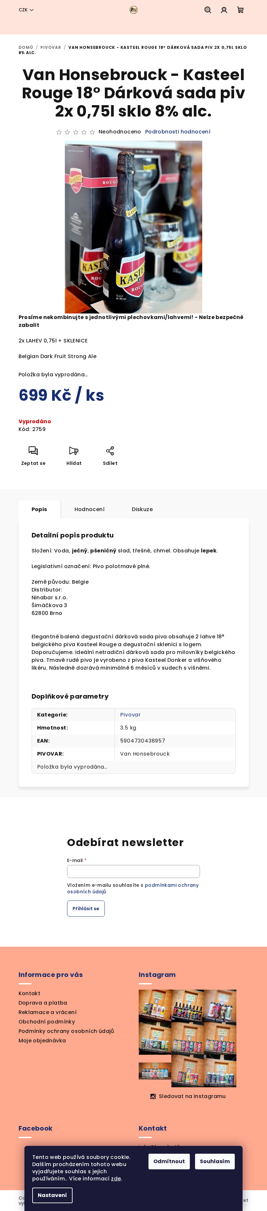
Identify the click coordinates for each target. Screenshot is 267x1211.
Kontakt (30, 993)
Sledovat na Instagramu (192, 1096)
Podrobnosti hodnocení (177, 131)
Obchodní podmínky (47, 1021)
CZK (23, 10)
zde (116, 1178)
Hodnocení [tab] (90, 509)
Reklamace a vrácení (48, 1012)
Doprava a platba (43, 1003)
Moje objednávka (42, 1040)
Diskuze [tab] (142, 509)
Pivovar (130, 714)
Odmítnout (169, 1161)
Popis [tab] (39, 509)
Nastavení (52, 1195)
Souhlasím (215, 1161)
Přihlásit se (86, 908)
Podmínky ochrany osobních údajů (66, 1031)
